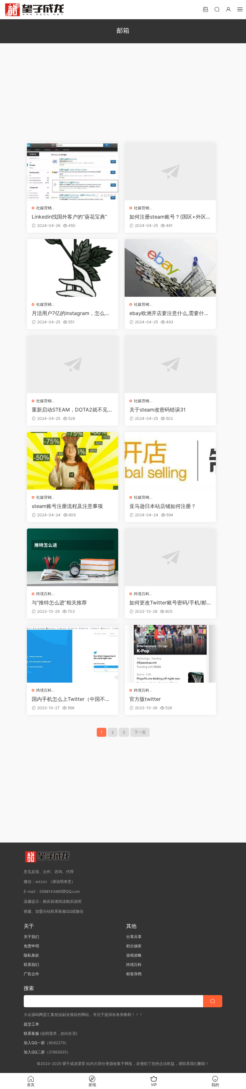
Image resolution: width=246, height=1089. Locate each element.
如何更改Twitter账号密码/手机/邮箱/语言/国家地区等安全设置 (168, 602)
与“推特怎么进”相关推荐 (59, 602)
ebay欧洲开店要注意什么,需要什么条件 (169, 313)
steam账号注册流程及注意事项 (67, 506)
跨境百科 (44, 593)
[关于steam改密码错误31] (170, 364)
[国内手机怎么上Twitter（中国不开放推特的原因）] (72, 654)
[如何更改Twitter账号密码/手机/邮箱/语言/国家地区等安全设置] (170, 557)
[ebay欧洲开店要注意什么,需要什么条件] (170, 268)
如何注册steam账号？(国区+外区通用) (170, 216)
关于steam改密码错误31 (157, 409)
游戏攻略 (134, 955)
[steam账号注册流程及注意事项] (72, 461)
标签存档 (134, 973)
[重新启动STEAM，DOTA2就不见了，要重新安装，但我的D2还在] (72, 364)
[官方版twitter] (170, 654)
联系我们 (31, 964)
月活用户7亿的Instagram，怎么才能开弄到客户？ (71, 313)
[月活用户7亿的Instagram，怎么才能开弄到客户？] (72, 268)
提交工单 (31, 1024)
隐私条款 (31, 955)
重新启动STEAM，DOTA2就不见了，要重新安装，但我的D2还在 (70, 409)
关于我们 (31, 936)
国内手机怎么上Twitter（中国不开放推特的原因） (71, 699)
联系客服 (31, 1033)
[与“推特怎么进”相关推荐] (72, 557)
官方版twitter (145, 699)
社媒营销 (44, 207)
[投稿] (205, 9)
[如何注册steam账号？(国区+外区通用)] (170, 171)
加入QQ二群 (34, 1052)
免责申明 (31, 946)
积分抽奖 (134, 946)
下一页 (140, 732)
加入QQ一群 (34, 1042)
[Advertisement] (123, 93)
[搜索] (217, 9)
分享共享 (134, 936)
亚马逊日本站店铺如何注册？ (162, 506)
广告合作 (31, 973)
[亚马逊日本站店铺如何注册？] (170, 461)
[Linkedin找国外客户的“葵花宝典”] (72, 171)
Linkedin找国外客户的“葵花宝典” (69, 216)
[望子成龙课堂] (35, 9)
